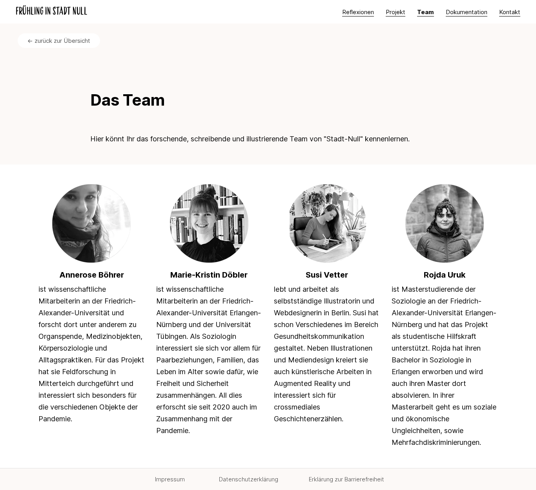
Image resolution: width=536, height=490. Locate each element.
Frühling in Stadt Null (51, 12)
